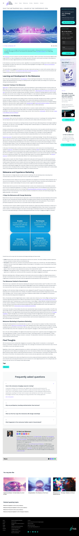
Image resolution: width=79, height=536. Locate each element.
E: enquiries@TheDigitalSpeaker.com (34, 526)
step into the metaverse (49, 64)
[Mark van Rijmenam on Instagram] (37, 531)
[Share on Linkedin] (48, 459)
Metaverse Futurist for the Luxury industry (13, 509)
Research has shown (7, 137)
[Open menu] (3, 3)
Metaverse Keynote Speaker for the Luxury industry (15, 507)
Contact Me (68, 119)
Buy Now (68, 84)
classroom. (10, 149)
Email (64, 47)
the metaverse (24, 78)
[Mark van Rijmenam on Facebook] (35, 531)
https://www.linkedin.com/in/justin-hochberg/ (37, 189)
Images (4, 525)
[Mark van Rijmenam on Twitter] (30, 531)
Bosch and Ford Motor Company (42, 103)
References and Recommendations (17, 526)
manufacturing (30, 103)
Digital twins (5, 87)
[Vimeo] (24, 434)
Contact (41, 3)
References (25, 3)
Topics (20, 3)
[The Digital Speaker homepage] (9, 3)
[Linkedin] (19, 434)
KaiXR (37, 149)
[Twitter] (17, 434)
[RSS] (28, 434)
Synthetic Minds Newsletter (15, 527)
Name (64, 41)
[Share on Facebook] (53, 459)
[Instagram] (26, 434)
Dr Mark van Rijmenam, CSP (9, 45)
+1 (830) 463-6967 (21, 450)
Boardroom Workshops (15, 532)
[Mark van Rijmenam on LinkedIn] (28, 531)
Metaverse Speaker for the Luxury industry (13, 505)
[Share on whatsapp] (55, 459)
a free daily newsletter (41, 51)
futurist (7, 70)
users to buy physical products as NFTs (47, 299)
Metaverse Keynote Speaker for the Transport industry (16, 511)
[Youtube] (22, 434)
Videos (4, 526)
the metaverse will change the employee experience (27, 70)
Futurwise (30, 448)
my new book (6, 118)
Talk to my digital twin (68, 144)
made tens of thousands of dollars (18, 325)
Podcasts (4, 528)
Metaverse (6, 367)
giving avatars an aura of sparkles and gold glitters (25, 305)
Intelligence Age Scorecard (15, 531)
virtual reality (42, 111)
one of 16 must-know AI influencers (36, 444)
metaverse (7, 56)
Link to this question (10, 396)
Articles (31, 3)
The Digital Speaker (38, 436)
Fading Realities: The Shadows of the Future (38, 492)
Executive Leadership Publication (16, 520)
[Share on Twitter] (51, 459)
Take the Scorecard (68, 22)
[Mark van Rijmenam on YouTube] (32, 531)
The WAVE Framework (15, 529)
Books (4, 523)
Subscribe (68, 53)
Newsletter (36, 3)
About (16, 3)
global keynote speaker (22, 439)
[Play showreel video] (68, 113)
